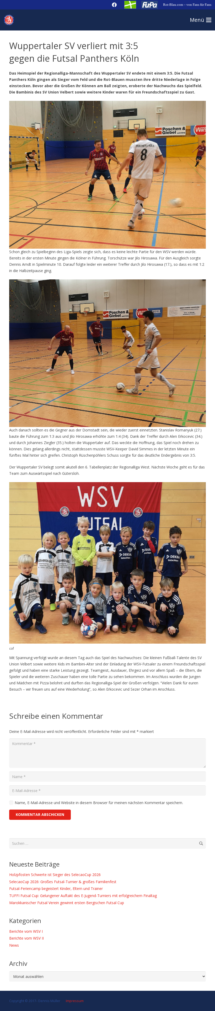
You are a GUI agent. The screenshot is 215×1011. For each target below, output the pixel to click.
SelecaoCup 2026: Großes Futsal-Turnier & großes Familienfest (62, 881)
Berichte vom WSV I (26, 931)
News (14, 945)
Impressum (74, 1001)
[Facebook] (114, 4)
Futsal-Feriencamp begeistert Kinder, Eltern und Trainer (56, 888)
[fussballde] (130, 5)
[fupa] (149, 5)
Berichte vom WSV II (26, 938)
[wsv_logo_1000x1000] (9, 20)
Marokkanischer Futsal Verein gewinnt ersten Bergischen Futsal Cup (66, 902)
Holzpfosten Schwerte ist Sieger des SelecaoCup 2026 (55, 874)
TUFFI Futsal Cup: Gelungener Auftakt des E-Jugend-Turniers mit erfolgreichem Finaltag (83, 895)
